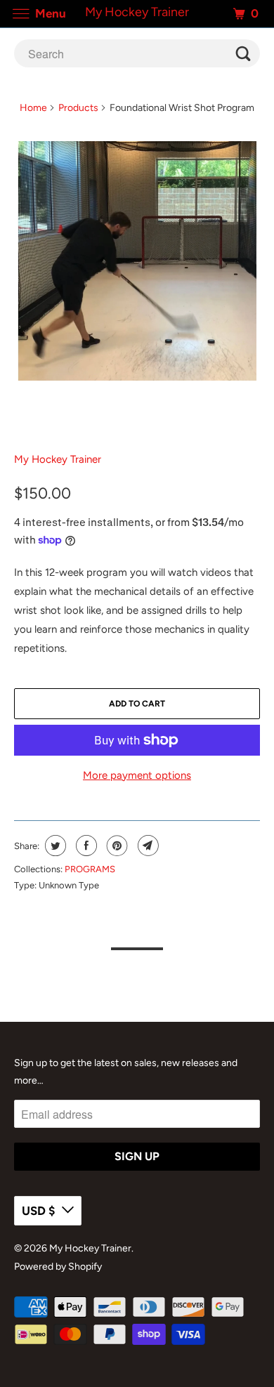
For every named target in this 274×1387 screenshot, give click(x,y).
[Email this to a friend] (146, 845)
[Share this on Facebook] (84, 845)
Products (78, 108)
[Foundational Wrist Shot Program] (137, 261)
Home (33, 108)
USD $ (38, 1211)
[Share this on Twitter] (53, 845)
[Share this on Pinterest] (115, 845)
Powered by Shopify (58, 1267)
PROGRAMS (90, 869)
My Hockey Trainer (57, 459)
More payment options (137, 775)
